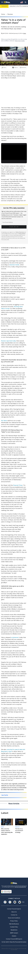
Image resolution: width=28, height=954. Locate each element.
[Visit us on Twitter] (10, 902)
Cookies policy (14, 927)
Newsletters (14, 930)
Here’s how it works (20, 41)
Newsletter (24, 67)
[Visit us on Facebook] (5, 902)
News (24, 33)
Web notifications (14, 924)
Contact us (14, 915)
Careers (14, 936)
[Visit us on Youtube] (14, 902)
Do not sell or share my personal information (14, 942)
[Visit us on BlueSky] (19, 902)
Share (5, 67)
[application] (14, 152)
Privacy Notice (22, 233)
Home (3, 14)
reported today (8, 341)
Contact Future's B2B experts (14, 939)
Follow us (16, 67)
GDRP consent (14, 933)
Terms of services (20, 232)
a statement (15, 637)
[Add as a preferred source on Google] (6, 891)
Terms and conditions (14, 918)
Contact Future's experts (14, 909)
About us (14, 912)
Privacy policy (14, 921)
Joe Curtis (5, 33)
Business (10, 14)
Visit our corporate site (20, 887)
